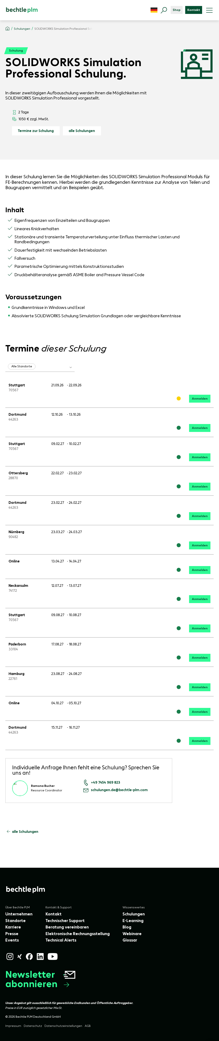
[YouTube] (53, 956)
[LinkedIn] (40, 956)
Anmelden (200, 398)
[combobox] (40, 366)
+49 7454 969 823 (105, 782)
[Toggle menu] (209, 10)
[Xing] (19, 956)
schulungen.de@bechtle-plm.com (119, 790)
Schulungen (22, 29)
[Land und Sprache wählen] (154, 10)
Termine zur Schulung (36, 131)
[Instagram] (9, 956)
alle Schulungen (82, 131)
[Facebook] (29, 956)
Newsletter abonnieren (31, 979)
